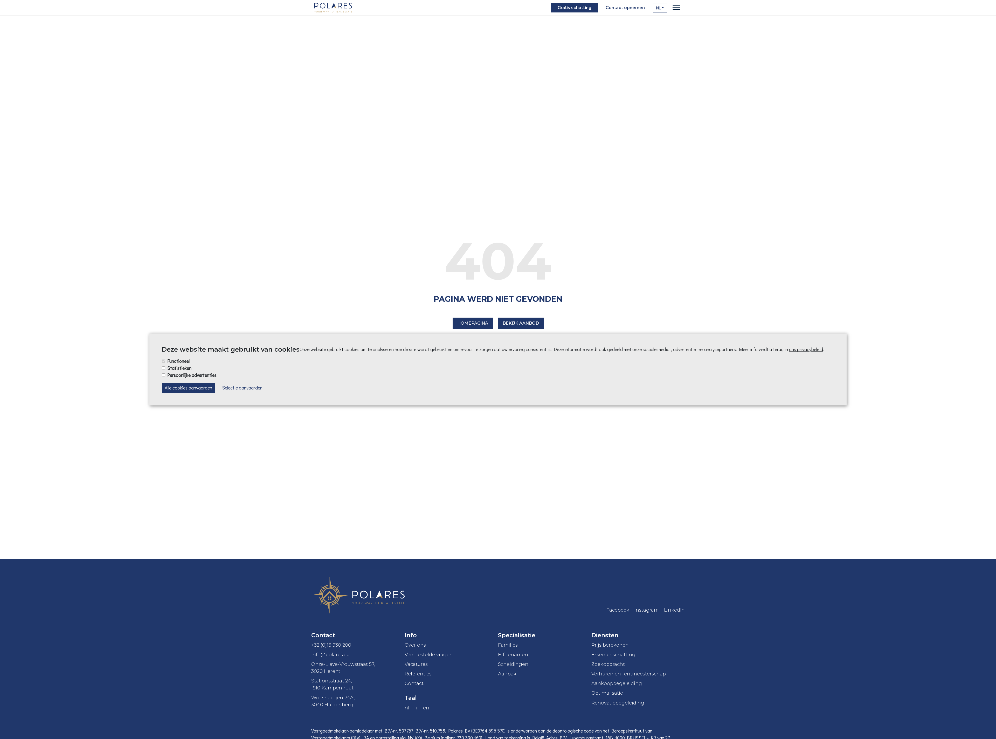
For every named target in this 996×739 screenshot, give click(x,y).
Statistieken (179, 368)
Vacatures (416, 664)
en (426, 708)
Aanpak (507, 674)
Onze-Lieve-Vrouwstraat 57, (343, 667)
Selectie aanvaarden (242, 388)
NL (658, 7)
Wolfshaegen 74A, (333, 701)
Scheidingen (513, 664)
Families (508, 645)
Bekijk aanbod (521, 323)
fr (416, 708)
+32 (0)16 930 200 (331, 645)
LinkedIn (674, 610)
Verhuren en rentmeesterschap (628, 674)
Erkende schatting (613, 655)
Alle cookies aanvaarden (188, 388)
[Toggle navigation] (676, 8)
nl (407, 708)
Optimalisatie (607, 693)
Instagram (646, 610)
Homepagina (472, 323)
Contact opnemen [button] (625, 7)
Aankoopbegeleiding (616, 683)
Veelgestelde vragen (429, 655)
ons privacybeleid (806, 349)
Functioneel (178, 361)
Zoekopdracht (608, 664)
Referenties (418, 674)
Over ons (415, 645)
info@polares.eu (330, 655)
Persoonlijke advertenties (192, 375)
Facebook (617, 610)
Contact (414, 683)
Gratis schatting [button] (574, 7)
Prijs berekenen (610, 645)
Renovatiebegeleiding (617, 703)
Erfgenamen (513, 655)
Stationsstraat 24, (332, 684)
